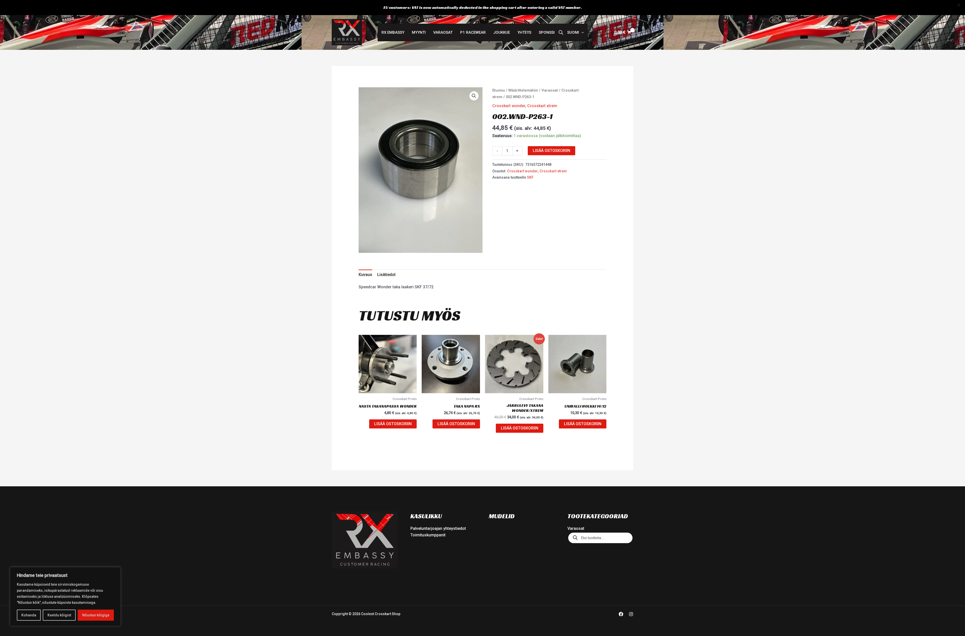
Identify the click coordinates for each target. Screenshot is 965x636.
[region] (65, 596)
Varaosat (443, 32)
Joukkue (501, 32)
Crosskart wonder (508, 105)
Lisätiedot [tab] (386, 274)
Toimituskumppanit (428, 535)
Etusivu (498, 90)
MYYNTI (419, 32)
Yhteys (524, 32)
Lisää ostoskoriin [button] (393, 423)
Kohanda (28, 615)
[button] (575, 32)
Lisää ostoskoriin (551, 150)
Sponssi (547, 32)
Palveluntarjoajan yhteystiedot (438, 528)
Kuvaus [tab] (365, 274)
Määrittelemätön (523, 90)
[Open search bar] (560, 32)
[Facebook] (621, 614)
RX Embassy (392, 32)
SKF (530, 177)
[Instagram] (631, 614)
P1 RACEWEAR (473, 32)
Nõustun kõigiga (95, 615)
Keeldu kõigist (59, 615)
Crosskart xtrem (542, 105)
